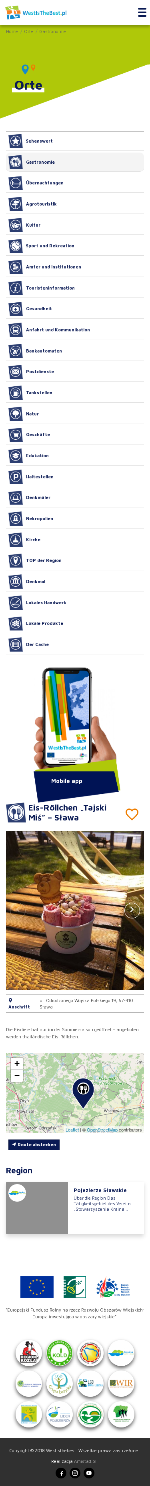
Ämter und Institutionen (53, 266)
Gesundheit (39, 308)
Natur (32, 413)
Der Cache (37, 644)
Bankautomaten (44, 350)
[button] (132, 910)
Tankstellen (39, 392)
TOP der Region (44, 560)
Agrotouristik (41, 203)
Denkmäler (38, 497)
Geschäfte (38, 434)
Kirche (33, 539)
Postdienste (40, 371)
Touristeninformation (50, 287)
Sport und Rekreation (50, 245)
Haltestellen (40, 476)
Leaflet (72, 1129)
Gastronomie (52, 31)
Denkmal (35, 581)
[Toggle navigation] (142, 13)
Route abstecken (36, 1144)
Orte (28, 31)
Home (12, 31)
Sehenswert (39, 140)
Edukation (37, 455)
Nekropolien (39, 518)
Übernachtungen (45, 182)
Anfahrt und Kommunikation (58, 329)
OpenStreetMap (102, 1129)
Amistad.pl (85, 1461)
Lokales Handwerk (46, 602)
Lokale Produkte (44, 623)
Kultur (33, 224)
